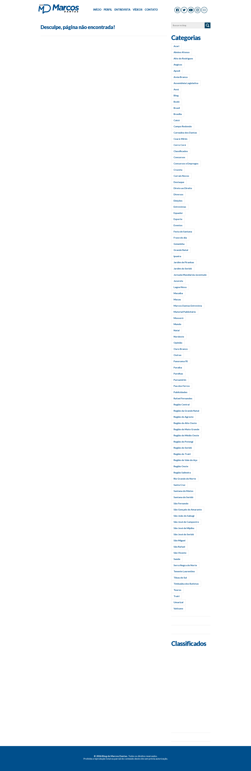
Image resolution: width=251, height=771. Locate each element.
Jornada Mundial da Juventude (190, 274)
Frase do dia (180, 237)
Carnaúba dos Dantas (185, 132)
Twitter (184, 10)
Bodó (177, 101)
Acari (176, 46)
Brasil (177, 107)
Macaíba (178, 293)
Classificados (181, 151)
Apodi (177, 70)
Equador (178, 213)
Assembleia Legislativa (186, 83)
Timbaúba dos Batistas (186, 583)
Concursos (179, 157)
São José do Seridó (184, 534)
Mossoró (178, 318)
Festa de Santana (183, 231)
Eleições (178, 200)
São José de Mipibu (184, 528)
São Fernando (181, 503)
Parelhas (178, 373)
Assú (176, 89)
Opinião (178, 342)
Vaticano (178, 608)
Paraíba (178, 367)
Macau (177, 299)
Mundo (177, 324)
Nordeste (179, 336)
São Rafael (179, 546)
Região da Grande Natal (186, 410)
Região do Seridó (183, 447)
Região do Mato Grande (186, 429)
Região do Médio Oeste (186, 435)
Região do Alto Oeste (185, 423)
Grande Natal (181, 250)
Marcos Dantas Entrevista (188, 305)
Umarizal (178, 602)
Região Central (182, 404)
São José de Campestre (186, 521)
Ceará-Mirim (180, 138)
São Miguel (179, 540)
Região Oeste (181, 466)
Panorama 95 (181, 361)
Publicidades (180, 392)
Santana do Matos (183, 491)
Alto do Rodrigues (183, 58)
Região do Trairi (182, 454)
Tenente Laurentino (184, 571)
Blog (176, 95)
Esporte (178, 219)
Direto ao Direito (183, 188)
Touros (177, 589)
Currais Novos (181, 175)
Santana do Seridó (183, 497)
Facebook (177, 10)
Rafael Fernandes (183, 398)
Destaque (179, 182)
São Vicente (180, 552)
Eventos (178, 225)
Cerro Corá (180, 144)
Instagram (197, 10)
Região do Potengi (183, 441)
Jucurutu (178, 280)
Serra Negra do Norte (185, 565)
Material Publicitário (185, 311)
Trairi (177, 596)
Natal (177, 330)
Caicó (177, 120)
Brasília (178, 114)
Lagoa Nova (180, 287)
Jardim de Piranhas (184, 262)
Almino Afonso (182, 52)
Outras (177, 355)
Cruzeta (178, 169)
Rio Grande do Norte (185, 478)
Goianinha (179, 243)
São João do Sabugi (184, 515)
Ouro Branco (181, 348)
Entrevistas (180, 206)
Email (204, 10)
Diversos (178, 194)
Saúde (177, 559)
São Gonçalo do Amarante (188, 509)
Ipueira (177, 256)
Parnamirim (180, 379)
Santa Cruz (179, 484)
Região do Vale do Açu (185, 460)
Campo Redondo (183, 126)
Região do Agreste (183, 416)
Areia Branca (181, 77)
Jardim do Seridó (183, 268)
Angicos (178, 64)
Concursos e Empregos (186, 163)
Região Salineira (182, 472)
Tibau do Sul (180, 577)
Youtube (191, 10)
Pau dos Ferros (182, 385)
